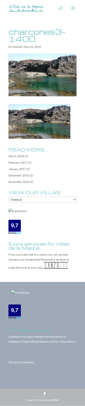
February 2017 (17, 162)
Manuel (17, 46)
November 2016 (18, 182)
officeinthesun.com (42, 341)
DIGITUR (54, 400)
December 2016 (18, 175)
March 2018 (16, 156)
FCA (35, 400)
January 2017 (17, 169)
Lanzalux (14, 259)
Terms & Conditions (21, 362)
